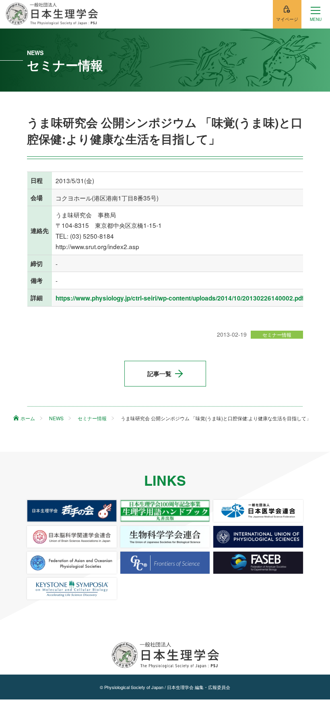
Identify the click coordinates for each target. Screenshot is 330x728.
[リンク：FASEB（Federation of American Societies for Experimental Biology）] (258, 562)
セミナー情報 (276, 334)
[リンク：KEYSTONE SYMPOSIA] (72, 588)
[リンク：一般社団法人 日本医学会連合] (258, 510)
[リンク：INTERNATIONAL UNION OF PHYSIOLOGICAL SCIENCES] (258, 537)
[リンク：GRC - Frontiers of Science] (165, 562)
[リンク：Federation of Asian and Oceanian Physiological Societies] (72, 562)
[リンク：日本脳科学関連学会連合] (72, 537)
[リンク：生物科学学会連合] (165, 537)
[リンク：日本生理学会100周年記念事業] (165, 510)
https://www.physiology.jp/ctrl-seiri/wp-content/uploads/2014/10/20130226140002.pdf (180, 298)
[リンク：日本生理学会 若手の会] (72, 510)
